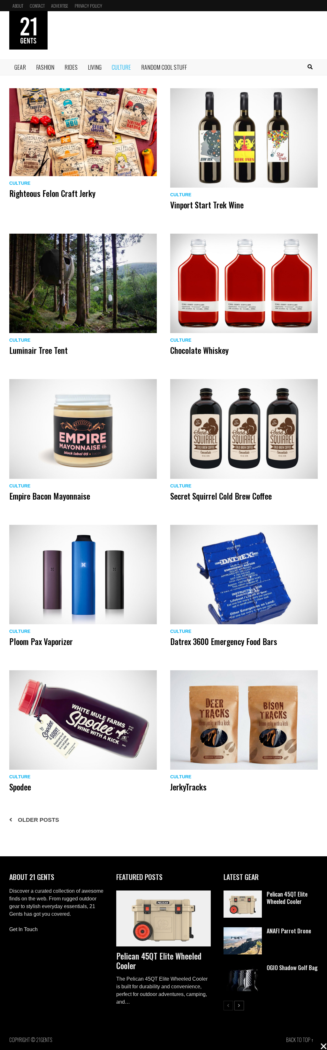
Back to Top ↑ (300, 1040)
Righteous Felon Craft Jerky (52, 193)
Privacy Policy (88, 5)
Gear (20, 67)
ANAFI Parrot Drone (289, 931)
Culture (121, 67)
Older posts (38, 820)
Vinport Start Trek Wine (207, 205)
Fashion (45, 67)
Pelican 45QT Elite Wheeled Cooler (159, 960)
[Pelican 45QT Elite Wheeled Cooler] (163, 919)
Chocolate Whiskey (199, 350)
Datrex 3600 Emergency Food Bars (223, 641)
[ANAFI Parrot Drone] (243, 931)
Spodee (20, 787)
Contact (37, 5)
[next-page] (239, 1005)
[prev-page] (228, 1005)
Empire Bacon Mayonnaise (49, 496)
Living (95, 67)
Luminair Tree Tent (38, 350)
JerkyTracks (188, 787)
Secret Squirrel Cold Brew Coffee (221, 496)
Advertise (59, 5)
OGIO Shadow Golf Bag (292, 967)
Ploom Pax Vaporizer (41, 641)
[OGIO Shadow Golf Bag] (243, 967)
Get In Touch (23, 929)
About (17, 5)
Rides (71, 67)
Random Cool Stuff (164, 67)
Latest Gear (241, 877)
